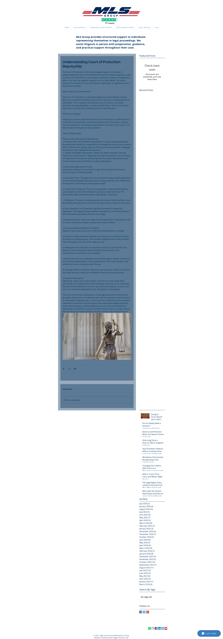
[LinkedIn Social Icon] (159, 628)
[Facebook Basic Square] (140, 612)
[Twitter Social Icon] (162, 628)
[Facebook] (156, 628)
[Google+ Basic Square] (147, 612)
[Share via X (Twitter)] (69, 369)
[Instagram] (152, 628)
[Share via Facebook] (63, 369)
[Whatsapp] (149, 628)
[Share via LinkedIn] (75, 369)
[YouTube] (165, 628)
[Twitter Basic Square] (144, 612)
